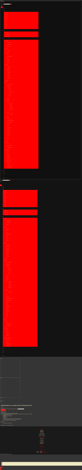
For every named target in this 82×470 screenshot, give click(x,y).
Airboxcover (8, 50)
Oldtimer (6, 20)
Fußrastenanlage (7, 250)
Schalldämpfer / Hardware (9, 145)
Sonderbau (6, 64)
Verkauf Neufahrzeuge (7, 34)
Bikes (3, 30)
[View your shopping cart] (0, 183)
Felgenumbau (8, 70)
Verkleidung (8, 157)
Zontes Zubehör (6, 80)
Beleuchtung (8, 46)
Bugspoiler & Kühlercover (9, 56)
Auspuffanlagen (8, 66)
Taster (8, 139)
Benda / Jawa (6, 40)
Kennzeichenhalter (9, 42)
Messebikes (6, 14)
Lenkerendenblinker (11, 107)
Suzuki (6, 22)
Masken (8, 54)
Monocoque (7, 238)
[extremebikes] (3, 1)
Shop (3, 38)
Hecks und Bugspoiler (9, 44)
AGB (41, 447)
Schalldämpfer (8, 155)
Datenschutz (41, 446)
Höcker (8, 52)
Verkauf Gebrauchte (6, 214)
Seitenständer (8, 133)
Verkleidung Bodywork (9, 147)
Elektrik (8, 143)
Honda (6, 16)
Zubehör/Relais (10, 109)
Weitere (10, 95)
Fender (8, 58)
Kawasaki (6, 18)
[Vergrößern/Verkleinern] (0, 467)
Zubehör (6, 82)
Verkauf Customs (6, 32)
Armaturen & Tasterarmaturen (9, 262)
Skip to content (2, 0)
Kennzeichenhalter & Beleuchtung (9, 298)
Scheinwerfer (8, 131)
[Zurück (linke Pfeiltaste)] (0, 469)
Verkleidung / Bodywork (9, 167)
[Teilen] (1, 467)
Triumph (6, 24)
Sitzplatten (8, 135)
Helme (8, 116)
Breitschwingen (8, 68)
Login (41, 448)
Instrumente (8, 118)
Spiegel (8, 137)
